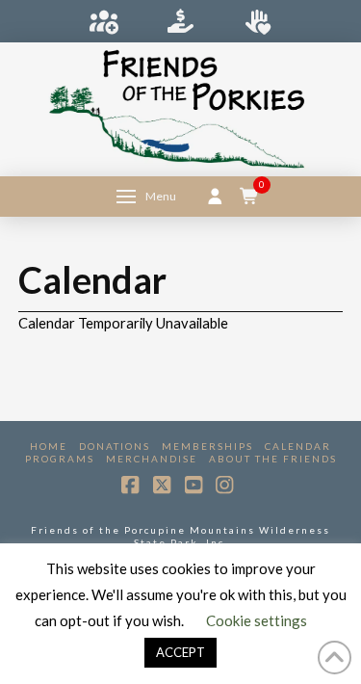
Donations (114, 446)
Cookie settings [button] (256, 620)
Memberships (207, 446)
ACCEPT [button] (180, 652)
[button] (146, 196)
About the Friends (273, 458)
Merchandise (151, 458)
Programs (59, 458)
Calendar (298, 446)
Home (48, 446)
